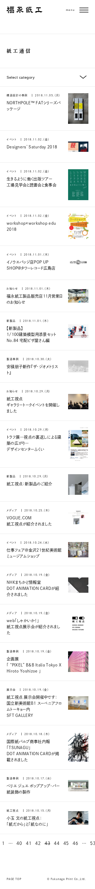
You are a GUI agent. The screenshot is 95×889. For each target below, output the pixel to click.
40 (19, 843)
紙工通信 (19, 51)
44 (56, 843)
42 (38, 843)
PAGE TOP (14, 879)
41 (28, 843)
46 (75, 843)
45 (66, 843)
